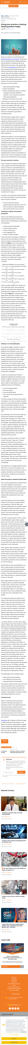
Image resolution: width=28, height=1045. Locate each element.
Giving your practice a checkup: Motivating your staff (8, 751)
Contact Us (14, 982)
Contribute (14, 980)
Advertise (14, 979)
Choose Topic (12, 6)
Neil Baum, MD (6, 816)
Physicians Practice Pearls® (8, 783)
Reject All (14, 1038)
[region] (14, 1030)
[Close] (26, 1018)
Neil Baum (4, 720)
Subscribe (20, 772)
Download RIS (4, 741)
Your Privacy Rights (14, 990)
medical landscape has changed (10, 59)
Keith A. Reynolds (7, 844)
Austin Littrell (6, 929)
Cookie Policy (24, 1032)
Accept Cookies (14, 1042)
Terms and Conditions (14, 987)
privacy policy (5, 776)
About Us (14, 977)
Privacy (14, 985)
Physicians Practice (5, 17)
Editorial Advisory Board (14, 983)
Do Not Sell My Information (14, 988)
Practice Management (21, 783)
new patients (12, 67)
